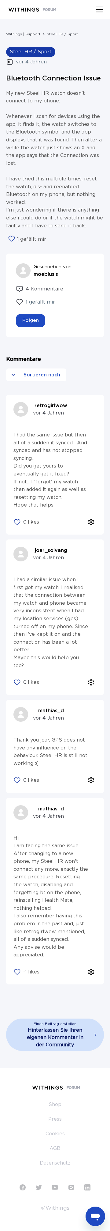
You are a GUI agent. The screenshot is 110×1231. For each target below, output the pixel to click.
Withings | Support (23, 34)
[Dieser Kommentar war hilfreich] (17, 522)
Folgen (30, 320)
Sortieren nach (41, 374)
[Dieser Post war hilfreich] (11, 239)
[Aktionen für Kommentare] (91, 522)
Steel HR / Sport (62, 34)
